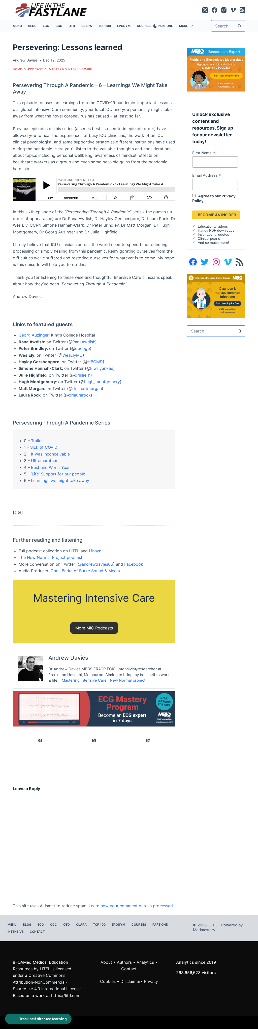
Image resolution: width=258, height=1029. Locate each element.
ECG (46, 26)
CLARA (86, 26)
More (183, 26)
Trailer (37, 440)
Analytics (145, 962)
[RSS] (242, 10)
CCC (58, 26)
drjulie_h (82, 375)
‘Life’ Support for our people (58, 473)
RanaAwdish (83, 341)
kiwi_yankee (101, 368)
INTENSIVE (15, 931)
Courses (144, 26)
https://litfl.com (65, 995)
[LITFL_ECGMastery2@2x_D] (94, 708)
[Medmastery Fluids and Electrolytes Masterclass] (216, 69)
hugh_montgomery (102, 381)
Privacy (151, 981)
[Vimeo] (233, 10)
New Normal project (127, 680)
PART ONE (165, 26)
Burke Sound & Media (99, 570)
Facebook (133, 564)
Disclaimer (130, 981)
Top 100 (104, 26)
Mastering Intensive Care (84, 680)
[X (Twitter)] (205, 10)
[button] (94, 628)
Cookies (108, 981)
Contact (37, 931)
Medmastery (204, 929)
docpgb (82, 348)
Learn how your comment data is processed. (131, 905)
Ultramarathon (44, 460)
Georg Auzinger (34, 335)
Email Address (206, 175)
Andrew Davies (68, 657)
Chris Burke (62, 570)
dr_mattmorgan (87, 388)
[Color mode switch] (154, 25)
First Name (203, 153)
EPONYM (124, 26)
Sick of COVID (43, 447)
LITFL (74, 550)
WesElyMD (72, 355)
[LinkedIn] (148, 740)
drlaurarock (80, 395)
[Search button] (239, 25)
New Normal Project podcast (54, 557)
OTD (72, 26)
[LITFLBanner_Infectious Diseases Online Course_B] (216, 295)
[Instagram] (224, 10)
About (106, 962)
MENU (17, 26)
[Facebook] (214, 10)
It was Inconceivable (50, 454)
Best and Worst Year (50, 467)
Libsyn (95, 550)
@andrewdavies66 (95, 564)
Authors (124, 962)
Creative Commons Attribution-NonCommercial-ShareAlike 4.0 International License (47, 982)
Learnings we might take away (60, 480)
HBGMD (95, 361)
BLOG (32, 26)
